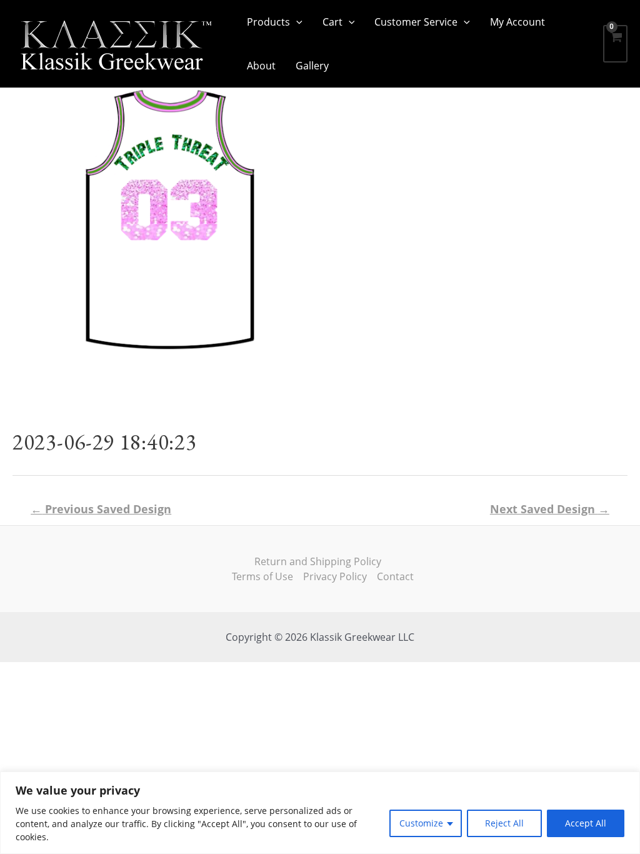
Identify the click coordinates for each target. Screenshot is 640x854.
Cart (332, 22)
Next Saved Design (549, 508)
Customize (421, 823)
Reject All (504, 823)
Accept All (585, 823)
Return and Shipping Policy (317, 561)
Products (268, 22)
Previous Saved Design (101, 508)
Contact (395, 576)
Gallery (312, 66)
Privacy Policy (335, 576)
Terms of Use (262, 576)
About (261, 66)
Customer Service (416, 22)
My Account (517, 22)
